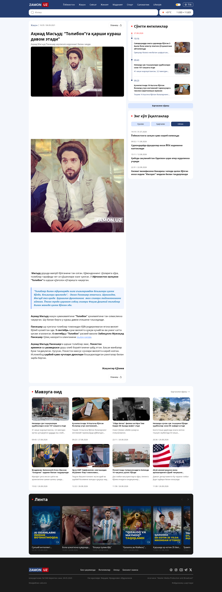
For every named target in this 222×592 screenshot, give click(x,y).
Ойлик (180, 124)
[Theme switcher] (178, 4)
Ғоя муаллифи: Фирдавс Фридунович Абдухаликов (110, 578)
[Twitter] (191, 570)
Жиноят (105, 4)
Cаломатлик (143, 4)
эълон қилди (84, 337)
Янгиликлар (104, 569)
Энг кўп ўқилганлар (151, 116)
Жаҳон (82, 4)
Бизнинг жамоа (130, 569)
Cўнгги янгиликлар (151, 26)
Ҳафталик (160, 124)
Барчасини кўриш (160, 105)
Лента (41, 499)
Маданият (118, 4)
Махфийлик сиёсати (38, 583)
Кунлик (140, 124)
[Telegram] (186, 570)
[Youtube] (181, 570)
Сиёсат (93, 4)
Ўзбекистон (69, 4)
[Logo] (39, 4)
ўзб (190, 4)
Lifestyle (157, 4)
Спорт (130, 4)
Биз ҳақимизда (87, 569)
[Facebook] (172, 570)
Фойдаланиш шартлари (182, 583)
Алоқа (116, 569)
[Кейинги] (188, 499)
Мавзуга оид (48, 391)
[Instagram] (177, 570)
